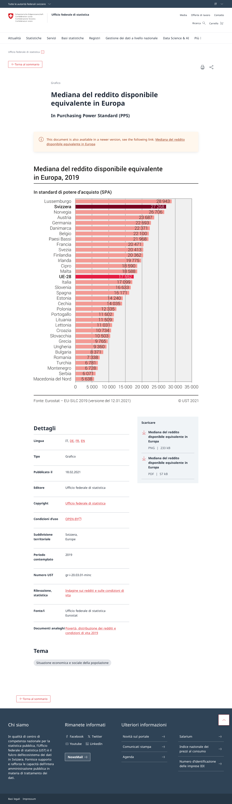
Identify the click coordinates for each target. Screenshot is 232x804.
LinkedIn (96, 744)
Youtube (76, 744)
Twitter (97, 736)
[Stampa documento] (202, 67)
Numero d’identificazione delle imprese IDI (198, 763)
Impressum (29, 798)
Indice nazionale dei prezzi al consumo (194, 749)
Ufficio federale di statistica (70, 14)
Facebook (77, 736)
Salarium (186, 736)
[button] (14, 38)
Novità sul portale (136, 736)
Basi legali (14, 798)
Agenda (128, 757)
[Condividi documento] (211, 67)
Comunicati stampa (137, 747)
